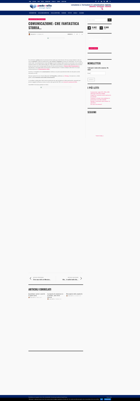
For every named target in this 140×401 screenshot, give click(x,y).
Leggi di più (107, 399)
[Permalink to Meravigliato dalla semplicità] (74, 301)
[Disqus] (55, 329)
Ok (101, 399)
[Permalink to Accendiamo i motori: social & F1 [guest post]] (36, 303)
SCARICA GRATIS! (93, 48)
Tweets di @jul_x (99, 135)
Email (89, 73)
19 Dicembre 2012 (77, 295)
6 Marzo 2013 (39, 297)
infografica (42, 19)
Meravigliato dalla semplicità (74, 294)
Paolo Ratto (33, 297)
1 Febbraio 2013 (58, 299)
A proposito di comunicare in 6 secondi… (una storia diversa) (55, 295)
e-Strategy (66, 75)
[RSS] (104, 1)
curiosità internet (33, 19)
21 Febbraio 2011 (40, 34)
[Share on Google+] (79, 34)
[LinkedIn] (101, 1)
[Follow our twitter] (89, 28)
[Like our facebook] (101, 28)
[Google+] (98, 1)
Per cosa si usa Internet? (96, 104)
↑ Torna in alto (109, 397)
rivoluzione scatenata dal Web (70, 82)
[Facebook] (95, 1)
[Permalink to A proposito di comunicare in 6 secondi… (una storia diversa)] (55, 305)
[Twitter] (107, 1)
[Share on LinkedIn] (82, 34)
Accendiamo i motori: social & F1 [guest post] (36, 294)
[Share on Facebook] (74, 34)
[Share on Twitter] (77, 34)
